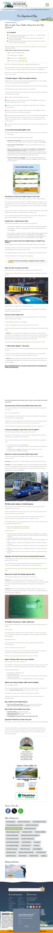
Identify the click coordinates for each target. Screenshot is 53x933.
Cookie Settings (5, 914)
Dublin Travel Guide (25, 849)
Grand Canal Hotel (17, 205)
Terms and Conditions (11, 908)
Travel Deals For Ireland (21, 899)
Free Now (28, 256)
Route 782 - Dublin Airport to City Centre (18, 526)
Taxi (23, 52)
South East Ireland (41, 852)
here (42, 426)
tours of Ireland (11, 82)
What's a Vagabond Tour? (21, 905)
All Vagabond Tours (21, 903)
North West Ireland (11, 852)
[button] (13, 777)
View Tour (32, 788)
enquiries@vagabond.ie (41, 721)
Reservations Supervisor (26, 753)
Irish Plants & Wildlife (40, 832)
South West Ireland (11, 855)
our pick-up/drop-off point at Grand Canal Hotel (27, 558)
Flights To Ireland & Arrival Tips (18, 9)
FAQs (10, 900)
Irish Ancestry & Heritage (12, 838)
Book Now (10, 262)
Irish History (37, 842)
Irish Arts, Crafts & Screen (28, 838)
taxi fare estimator (32, 223)
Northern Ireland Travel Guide (26, 852)
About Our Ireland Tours (24, 821)
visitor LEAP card (20, 661)
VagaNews (43, 855)
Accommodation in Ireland (39, 821)
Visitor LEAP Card (22, 61)
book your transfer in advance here (14, 513)
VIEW (10, 875)
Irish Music (36, 845)
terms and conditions (10, 733)
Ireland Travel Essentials (12, 835)
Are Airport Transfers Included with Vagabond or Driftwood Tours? (23, 342)
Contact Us (11, 897)
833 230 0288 (31, 900)
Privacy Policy (11, 901)
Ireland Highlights (37, 849)
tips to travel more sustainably (18, 656)
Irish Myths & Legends (12, 849)
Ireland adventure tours (27, 67)
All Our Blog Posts (11, 821)
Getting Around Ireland (29, 828)
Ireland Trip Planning (8, 9)
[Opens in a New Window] (21, 811)
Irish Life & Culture (26, 845)
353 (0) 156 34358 (33, 897)
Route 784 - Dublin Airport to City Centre (18, 528)
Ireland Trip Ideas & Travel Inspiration (30, 835)
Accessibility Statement (11, 905)
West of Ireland (22, 855)
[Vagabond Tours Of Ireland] (14, 4)
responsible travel (26, 651)
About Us (10, 899)
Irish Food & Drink (26, 842)
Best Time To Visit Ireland (32, 825)
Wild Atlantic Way (34, 855)
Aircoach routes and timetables (21, 426)
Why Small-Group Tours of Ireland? (21, 908)
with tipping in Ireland (18, 328)
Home (3, 9)
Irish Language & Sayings (12, 845)
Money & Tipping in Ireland (13, 832)
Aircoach (21, 55)
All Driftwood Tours (21, 901)
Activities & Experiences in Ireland (14, 825)
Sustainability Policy (12, 903)
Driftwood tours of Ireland (14, 69)
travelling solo (26, 432)
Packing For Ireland (27, 832)
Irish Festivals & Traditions (13, 842)
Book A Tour (20, 897)
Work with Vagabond (13, 910)
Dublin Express (22, 58)
